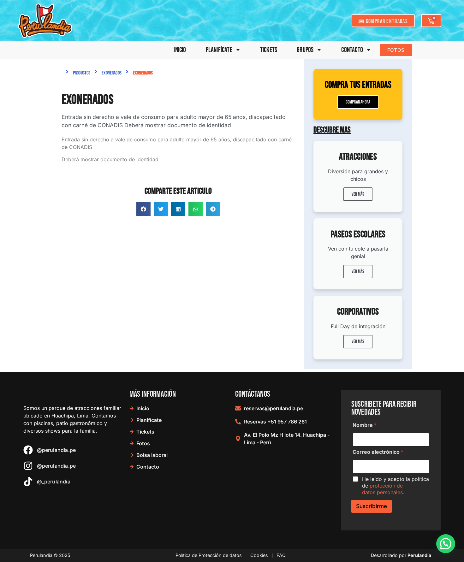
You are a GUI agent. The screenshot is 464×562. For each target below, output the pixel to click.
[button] (143, 209)
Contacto (352, 50)
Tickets (268, 50)
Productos (81, 73)
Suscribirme (371, 506)
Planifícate (219, 50)
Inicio (180, 50)
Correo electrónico (378, 452)
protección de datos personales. (383, 488)
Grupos (305, 50)
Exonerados (112, 73)
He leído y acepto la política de (395, 485)
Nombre (365, 425)
